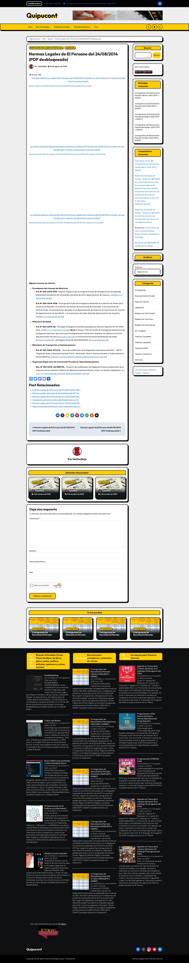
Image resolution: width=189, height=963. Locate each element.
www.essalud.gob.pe (99, 340)
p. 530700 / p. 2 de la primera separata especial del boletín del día (77, 357)
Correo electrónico (37, 562)
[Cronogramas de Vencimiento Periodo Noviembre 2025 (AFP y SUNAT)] (81, 829)
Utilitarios (139, 360)
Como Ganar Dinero (143, 161)
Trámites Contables (143, 337)
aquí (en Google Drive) (75, 150)
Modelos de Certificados (145, 313)
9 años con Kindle (52, 721)
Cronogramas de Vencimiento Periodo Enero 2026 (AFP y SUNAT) (147, 106)
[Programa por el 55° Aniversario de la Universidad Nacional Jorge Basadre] (127, 721)
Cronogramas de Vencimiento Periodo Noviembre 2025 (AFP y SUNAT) (147, 127)
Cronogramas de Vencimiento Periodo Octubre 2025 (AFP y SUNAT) (147, 138)
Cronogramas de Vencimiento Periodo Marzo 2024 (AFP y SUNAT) (147, 167)
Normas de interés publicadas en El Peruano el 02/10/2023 (110, 488)
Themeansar (70, 959)
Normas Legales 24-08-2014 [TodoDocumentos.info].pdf (48, 86)
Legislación (69, 48)
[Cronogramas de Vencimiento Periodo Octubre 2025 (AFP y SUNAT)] (81, 881)
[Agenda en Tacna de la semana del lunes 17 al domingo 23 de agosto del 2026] (127, 674)
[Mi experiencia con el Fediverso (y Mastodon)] (34, 813)
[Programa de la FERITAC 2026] (127, 766)
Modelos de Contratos (144, 319)
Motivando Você (141, 243)
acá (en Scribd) (81, 81)
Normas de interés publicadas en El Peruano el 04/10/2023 (43, 488)
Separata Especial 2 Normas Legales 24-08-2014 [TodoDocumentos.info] (54, 222)
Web (31, 572)
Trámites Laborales (143, 342)
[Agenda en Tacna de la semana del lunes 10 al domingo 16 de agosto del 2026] (127, 807)
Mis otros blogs (43, 27)
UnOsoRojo (42, 66)
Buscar (148, 47)
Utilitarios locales (62, 27)
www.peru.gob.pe (65, 337)
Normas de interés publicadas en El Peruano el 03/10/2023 (77, 488)
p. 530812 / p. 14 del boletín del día (54, 330)
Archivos (138, 267)
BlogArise (57, 959)
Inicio (30, 27)
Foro (96, 27)
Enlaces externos (82, 27)
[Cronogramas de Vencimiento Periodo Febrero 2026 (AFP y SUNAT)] (81, 677)
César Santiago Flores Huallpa (81, 86)
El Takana (126, 656)
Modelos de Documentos (145, 325)
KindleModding (51, 675)
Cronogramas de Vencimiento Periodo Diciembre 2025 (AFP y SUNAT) (147, 116)
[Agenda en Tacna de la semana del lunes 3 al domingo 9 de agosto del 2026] (127, 854)
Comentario (34, 519)
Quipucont (42, 15)
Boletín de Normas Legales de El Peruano (46, 48)
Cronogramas (140, 290)
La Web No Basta (33, 661)
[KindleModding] (34, 683)
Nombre (33, 551)
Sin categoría (140, 331)
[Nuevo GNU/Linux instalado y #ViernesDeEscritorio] (34, 768)
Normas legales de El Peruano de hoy (147, 959)
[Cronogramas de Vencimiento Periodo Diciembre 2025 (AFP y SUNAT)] (81, 777)
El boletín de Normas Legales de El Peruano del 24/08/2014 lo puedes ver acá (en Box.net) (71, 78)
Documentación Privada (145, 296)
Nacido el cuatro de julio (55, 853)
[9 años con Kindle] (34, 728)
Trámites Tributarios (143, 354)
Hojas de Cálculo (142, 302)
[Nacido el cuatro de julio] (34, 861)
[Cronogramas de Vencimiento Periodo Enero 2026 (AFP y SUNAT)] (81, 727)
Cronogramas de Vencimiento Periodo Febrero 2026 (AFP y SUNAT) (147, 95)
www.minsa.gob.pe (44, 340)
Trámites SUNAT (141, 348)
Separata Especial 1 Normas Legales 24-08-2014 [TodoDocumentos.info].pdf (55, 154)
